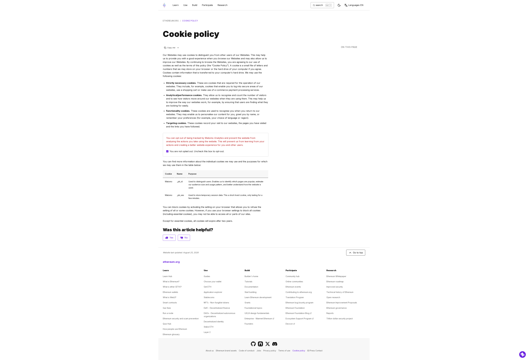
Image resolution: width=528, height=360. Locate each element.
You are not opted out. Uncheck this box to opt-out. (197, 151)
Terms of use (284, 350)
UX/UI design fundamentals (257, 313)
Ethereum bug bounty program (299, 302)
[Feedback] (522, 354)
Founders (249, 324)
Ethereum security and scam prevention (181, 318)
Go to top (358, 252)
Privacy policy (269, 350)
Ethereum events (293, 287)
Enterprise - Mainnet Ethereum (259, 318)
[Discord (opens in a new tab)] (274, 343)
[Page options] (178, 47)
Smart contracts (170, 302)
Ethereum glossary (171, 334)
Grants (247, 302)
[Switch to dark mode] (339, 5)
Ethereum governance (336, 308)
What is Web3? (169, 297)
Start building (250, 292)
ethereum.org (171, 21)
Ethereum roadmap (335, 281)
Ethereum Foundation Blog (299, 313)
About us (210, 350)
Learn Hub (167, 276)
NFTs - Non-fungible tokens (216, 302)
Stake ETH (208, 327)
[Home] (164, 5)
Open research (333, 297)
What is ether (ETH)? (172, 287)
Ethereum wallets (170, 292)
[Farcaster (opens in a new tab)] (260, 343)
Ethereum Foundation (295, 308)
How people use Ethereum (175, 329)
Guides (207, 276)
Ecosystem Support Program (300, 318)
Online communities (294, 281)
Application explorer (213, 292)
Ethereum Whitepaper (336, 276)
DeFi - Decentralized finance (217, 308)
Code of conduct (246, 350)
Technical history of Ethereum (339, 292)
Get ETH (207, 287)
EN (355, 5)
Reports (330, 313)
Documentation (251, 287)
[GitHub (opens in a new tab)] (253, 343)
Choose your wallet (212, 281)
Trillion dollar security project (339, 318)
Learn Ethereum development (258, 297)
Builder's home (251, 276)
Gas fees (167, 308)
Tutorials (248, 281)
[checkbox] (167, 151)
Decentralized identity (214, 321)
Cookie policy (298, 350)
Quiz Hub (167, 324)
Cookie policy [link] (190, 21)
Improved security (334, 287)
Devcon (290, 324)
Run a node (168, 313)
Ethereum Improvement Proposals (341, 302)
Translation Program (295, 297)
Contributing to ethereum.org (299, 292)
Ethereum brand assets (226, 350)
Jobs (259, 350)
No (186, 237)
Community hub (292, 276)
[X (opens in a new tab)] (267, 343)
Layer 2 (207, 332)
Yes (171, 237)
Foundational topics (253, 308)
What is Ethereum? (171, 281)
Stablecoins (209, 297)
